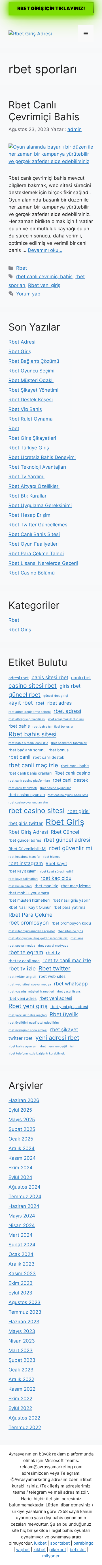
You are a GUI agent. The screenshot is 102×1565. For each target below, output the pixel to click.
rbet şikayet (64, 1029)
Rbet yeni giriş (44, 285)
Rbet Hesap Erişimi (30, 515)
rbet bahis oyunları (22, 1046)
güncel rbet (24, 694)
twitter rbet (20, 1038)
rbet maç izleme (76, 886)
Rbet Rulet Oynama (30, 419)
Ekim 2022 (20, 1398)
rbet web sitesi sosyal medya (29, 984)
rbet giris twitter (25, 823)
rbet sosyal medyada (53, 945)
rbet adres (59, 703)
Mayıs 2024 (21, 1216)
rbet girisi (78, 811)
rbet (40, 703)
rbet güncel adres (24, 840)
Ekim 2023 (20, 1283)
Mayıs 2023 (21, 1331)
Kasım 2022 (21, 1389)
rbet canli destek (48, 757)
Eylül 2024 (20, 1177)
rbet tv (53, 952)
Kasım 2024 (22, 1158)
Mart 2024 (20, 1235)
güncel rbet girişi (55, 696)
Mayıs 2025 (21, 1119)
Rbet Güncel (65, 832)
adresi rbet (18, 678)
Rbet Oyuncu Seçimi (31, 371)
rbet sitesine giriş (70, 931)
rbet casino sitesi (36, 810)
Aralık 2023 (21, 1264)
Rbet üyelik (64, 1014)
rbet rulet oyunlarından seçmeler (31, 931)
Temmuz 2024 (24, 1196)
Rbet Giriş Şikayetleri (32, 438)
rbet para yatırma (70, 907)
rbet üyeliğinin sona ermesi (27, 1030)
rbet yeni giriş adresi (69, 1006)
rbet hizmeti (52, 857)
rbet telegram (25, 952)
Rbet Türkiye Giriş (28, 448)
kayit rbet (20, 703)
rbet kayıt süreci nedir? (56, 871)
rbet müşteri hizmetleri (29, 900)
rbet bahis (19, 726)
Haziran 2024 (23, 1206)
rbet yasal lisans (69, 991)
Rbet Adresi (21, 342)
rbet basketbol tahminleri (69, 743)
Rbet (21, 268)
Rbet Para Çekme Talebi (36, 553)
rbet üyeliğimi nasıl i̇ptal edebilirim (33, 1022)
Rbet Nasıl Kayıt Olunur (29, 907)
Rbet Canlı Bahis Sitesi (34, 534)
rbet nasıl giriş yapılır (71, 900)
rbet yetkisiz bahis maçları (27, 1015)
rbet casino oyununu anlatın (28, 802)
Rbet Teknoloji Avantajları (37, 467)
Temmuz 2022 (24, 1427)
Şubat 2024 (21, 1244)
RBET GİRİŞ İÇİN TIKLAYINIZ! (51, 8)
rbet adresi (67, 711)
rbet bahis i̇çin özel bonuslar (53, 726)
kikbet (39, 1549)
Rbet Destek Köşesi (30, 399)
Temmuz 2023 (24, 1312)
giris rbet (70, 686)
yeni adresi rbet (57, 1037)
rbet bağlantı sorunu (27, 750)
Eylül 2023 (20, 1293)
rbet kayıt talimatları (23, 879)
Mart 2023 (20, 1350)
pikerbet (57, 1549)
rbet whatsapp (71, 984)
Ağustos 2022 (24, 1418)
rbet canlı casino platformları (29, 780)
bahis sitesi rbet (49, 677)
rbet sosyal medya (21, 945)
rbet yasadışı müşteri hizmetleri (31, 991)
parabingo (83, 1543)
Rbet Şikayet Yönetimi (33, 390)
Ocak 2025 (20, 1139)
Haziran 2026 (23, 1100)
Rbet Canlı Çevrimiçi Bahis (43, 111)
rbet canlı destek (70, 780)
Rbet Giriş (19, 351)
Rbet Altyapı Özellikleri (34, 486)
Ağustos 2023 (24, 1302)
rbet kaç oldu (56, 878)
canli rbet (81, 677)
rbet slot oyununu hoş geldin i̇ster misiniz (38, 938)
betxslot (78, 1549)
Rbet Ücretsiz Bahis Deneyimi (42, 457)
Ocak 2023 (20, 1370)
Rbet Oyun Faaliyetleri (33, 544)
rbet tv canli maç (24, 961)
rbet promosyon (28, 922)
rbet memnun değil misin (57, 1046)
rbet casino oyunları (26, 794)
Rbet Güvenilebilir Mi (27, 848)
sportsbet (60, 1543)
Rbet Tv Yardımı (26, 476)
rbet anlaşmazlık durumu (66, 719)
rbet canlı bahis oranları (30, 773)
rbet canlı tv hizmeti (22, 788)
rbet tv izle (22, 968)
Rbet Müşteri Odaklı (31, 380)
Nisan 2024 (21, 1225)
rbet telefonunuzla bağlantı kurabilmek (36, 1053)
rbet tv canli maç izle (66, 960)
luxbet (40, 1543)
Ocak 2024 (20, 1254)
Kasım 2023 (22, 1273)
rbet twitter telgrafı (22, 977)
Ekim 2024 (20, 1167)
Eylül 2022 (20, 1408)
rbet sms (77, 938)
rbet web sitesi (52, 976)
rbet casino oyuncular (55, 788)
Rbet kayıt (56, 863)
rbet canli (19, 757)
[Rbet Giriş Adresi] (30, 33)
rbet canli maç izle (33, 765)
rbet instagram (25, 863)
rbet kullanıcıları (20, 886)
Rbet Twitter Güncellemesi (38, 525)
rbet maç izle (46, 886)
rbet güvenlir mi (70, 848)
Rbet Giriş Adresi (28, 832)
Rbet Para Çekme (30, 915)
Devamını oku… (45, 250)
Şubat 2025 (21, 1129)
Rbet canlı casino (72, 773)
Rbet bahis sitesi (32, 734)
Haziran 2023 (23, 1321)
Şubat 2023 (21, 1360)
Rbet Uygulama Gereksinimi (40, 505)
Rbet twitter (55, 968)
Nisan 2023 (21, 1341)
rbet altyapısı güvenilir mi (26, 719)
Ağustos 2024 (24, 1187)
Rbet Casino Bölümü (31, 573)
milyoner (51, 1555)
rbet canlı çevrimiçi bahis (44, 276)
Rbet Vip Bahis (25, 409)
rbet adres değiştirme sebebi (29, 712)
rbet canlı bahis (75, 766)
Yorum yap (28, 294)
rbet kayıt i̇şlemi (22, 871)
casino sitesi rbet (32, 685)
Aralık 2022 (21, 1379)
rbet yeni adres (22, 998)
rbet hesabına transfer (24, 857)
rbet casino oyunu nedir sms (68, 795)
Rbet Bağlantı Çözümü (33, 361)
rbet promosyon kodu (71, 923)
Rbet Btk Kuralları (28, 496)
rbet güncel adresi (67, 840)
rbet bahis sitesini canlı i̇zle (28, 743)
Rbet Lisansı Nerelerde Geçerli (43, 563)
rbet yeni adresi (55, 998)
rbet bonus (58, 750)
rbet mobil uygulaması (28, 893)
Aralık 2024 (21, 1148)
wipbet (23, 1549)
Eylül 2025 (20, 1110)
